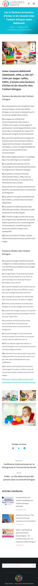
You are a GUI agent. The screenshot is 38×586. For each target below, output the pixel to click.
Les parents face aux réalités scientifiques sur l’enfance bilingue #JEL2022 (24, 501)
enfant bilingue (12, 89)
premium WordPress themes (25, 584)
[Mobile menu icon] (34, 3)
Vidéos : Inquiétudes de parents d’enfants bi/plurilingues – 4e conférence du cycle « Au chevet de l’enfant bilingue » (26, 536)
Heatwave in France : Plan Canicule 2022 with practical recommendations (26, 518)
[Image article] (8, 501)
